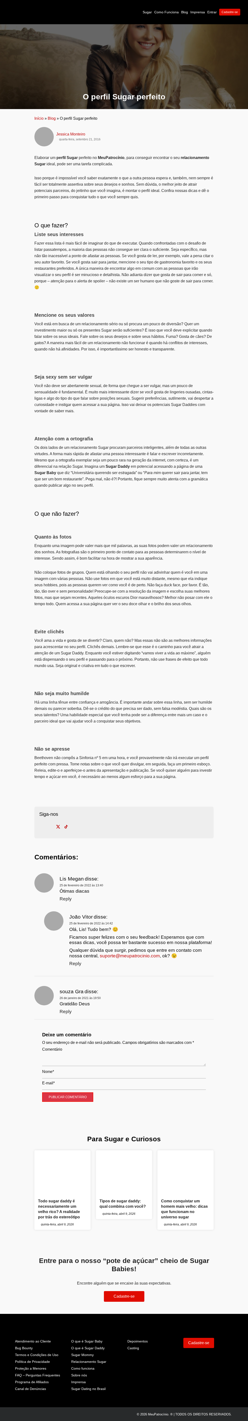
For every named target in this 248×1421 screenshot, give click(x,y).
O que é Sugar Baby (86, 1341)
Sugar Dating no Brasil (88, 1389)
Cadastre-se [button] (124, 1296)
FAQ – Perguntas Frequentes (37, 1375)
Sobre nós (79, 1375)
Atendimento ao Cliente (33, 1341)
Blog (184, 12)
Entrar (212, 12)
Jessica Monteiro (70, 134)
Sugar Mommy (82, 1355)
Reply (66, 898)
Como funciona (82, 1368)
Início (39, 118)
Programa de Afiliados (32, 1382)
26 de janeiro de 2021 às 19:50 (80, 998)
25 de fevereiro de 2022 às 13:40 (81, 885)
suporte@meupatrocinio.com (130, 955)
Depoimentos (137, 1341)
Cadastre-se (230, 12)
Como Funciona (166, 12)
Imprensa (197, 12)
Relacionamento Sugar (88, 1362)
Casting (133, 1348)
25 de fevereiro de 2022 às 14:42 (91, 923)
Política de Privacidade (32, 1362)
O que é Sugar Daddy (88, 1348)
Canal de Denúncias (30, 1389)
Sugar (147, 12)
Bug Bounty (24, 1348)
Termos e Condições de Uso (36, 1355)
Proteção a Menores (30, 1368)
